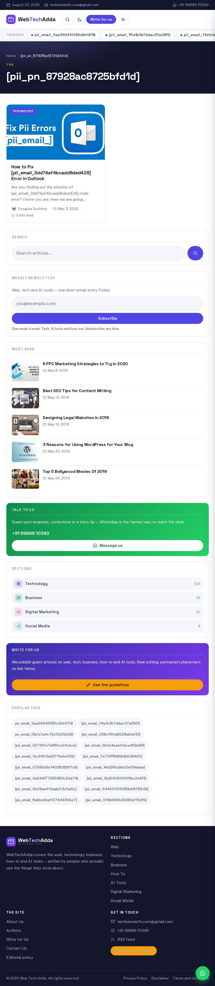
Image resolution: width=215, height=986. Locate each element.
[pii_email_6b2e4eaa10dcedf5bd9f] (114, 745)
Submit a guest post (134, 950)
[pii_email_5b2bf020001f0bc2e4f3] (116, 778)
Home (11, 56)
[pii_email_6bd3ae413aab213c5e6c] (45, 789)
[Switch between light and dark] (79, 19)
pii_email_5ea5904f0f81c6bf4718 (65, 35)
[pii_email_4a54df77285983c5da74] (46, 778)
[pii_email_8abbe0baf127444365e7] (46, 800)
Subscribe (107, 318)
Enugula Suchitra (32, 209)
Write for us (101, 19)
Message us (111, 545)
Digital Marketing (112, 612)
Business (112, 597)
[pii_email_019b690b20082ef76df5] (116, 800)
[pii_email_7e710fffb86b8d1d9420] (112, 756)
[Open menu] (123, 19)
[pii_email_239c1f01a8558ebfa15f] (111, 734)
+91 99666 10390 (194, 5)
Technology (23, 111)
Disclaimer (160, 978)
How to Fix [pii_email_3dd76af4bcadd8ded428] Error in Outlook (51, 173)
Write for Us (17, 939)
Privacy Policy (135, 978)
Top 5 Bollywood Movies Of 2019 (75, 471)
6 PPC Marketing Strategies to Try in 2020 (85, 363)
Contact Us (16, 948)
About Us (15, 921)
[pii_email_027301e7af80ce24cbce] (45, 745)
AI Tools (118, 882)
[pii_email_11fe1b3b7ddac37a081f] (139, 35)
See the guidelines (111, 684)
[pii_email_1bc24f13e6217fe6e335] (44, 756)
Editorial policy (19, 957)
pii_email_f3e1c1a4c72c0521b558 (44, 734)
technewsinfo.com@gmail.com (74, 5)
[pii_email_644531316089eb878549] (116, 789)
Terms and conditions (191, 978)
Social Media (112, 626)
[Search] (67, 19)
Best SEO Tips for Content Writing (77, 390)
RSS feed (126, 939)
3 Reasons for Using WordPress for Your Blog (88, 444)
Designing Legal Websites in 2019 (76, 417)
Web (115, 847)
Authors (13, 930)
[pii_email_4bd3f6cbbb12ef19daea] (115, 767)
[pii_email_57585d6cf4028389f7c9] (46, 767)
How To (118, 874)
